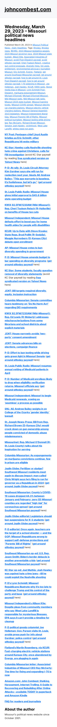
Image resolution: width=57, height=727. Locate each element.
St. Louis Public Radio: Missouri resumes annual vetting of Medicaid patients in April (28, 369)
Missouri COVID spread (22, 105)
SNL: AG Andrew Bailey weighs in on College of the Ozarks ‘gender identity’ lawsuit (27, 412)
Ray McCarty (15, 123)
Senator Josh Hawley (15, 126)
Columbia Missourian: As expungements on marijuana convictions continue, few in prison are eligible (28, 459)
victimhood (31, 126)
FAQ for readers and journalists (23, 701)
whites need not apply (23, 129)
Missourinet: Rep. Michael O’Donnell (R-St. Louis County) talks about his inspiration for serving (28, 446)
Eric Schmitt (19, 72)
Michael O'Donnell (13, 96)
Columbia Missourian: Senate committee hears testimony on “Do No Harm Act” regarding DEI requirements (28, 304)
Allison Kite (18, 57)
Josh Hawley (21, 87)
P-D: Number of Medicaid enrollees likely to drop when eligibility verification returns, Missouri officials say (28, 383)
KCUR (30, 87)
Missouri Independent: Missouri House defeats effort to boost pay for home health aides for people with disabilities (27, 221)
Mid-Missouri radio (13, 99)
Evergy (29, 72)
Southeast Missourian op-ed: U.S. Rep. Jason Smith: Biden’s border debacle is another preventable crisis (27, 557)
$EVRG (14, 51)
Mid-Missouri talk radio (34, 99)
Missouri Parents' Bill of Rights (24, 117)
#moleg (36, 48)
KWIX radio (39, 87)
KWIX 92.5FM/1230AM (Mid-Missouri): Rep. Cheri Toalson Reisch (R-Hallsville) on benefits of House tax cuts (28, 208)
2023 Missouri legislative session (34, 51)
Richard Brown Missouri (34, 123)
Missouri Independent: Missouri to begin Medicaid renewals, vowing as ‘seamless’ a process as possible (28, 399)
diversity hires (32, 66)
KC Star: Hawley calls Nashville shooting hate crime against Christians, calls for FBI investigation (28, 151)
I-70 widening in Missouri (33, 84)
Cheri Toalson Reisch (31, 63)
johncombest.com (28, 9)
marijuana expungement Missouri (29, 93)
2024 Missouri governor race (18, 54)
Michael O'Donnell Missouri (35, 96)
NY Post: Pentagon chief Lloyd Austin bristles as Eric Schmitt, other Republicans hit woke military (26, 138)
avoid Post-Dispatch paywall (27, 60)
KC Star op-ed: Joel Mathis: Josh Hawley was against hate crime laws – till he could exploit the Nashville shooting (28, 574)
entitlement (10, 69)
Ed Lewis (45, 66)
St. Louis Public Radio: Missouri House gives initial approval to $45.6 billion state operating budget (27, 195)
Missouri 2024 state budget (18, 102)
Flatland (38, 72)
